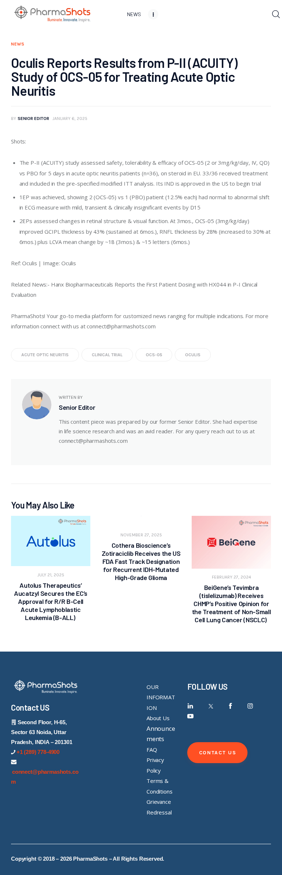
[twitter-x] (210, 706)
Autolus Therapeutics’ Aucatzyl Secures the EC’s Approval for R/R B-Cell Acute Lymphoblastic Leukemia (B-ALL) (50, 601)
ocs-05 (154, 354)
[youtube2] (190, 716)
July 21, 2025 (50, 574)
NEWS (18, 44)
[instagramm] (250, 706)
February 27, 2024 (231, 577)
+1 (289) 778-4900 (38, 752)
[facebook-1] (230, 706)
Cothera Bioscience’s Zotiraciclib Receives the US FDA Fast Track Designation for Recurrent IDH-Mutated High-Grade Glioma (141, 561)
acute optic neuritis (45, 354)
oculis (192, 354)
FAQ (152, 749)
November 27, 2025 (141, 534)
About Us (158, 718)
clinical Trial (107, 354)
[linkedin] (190, 706)
